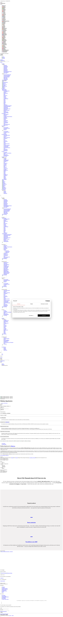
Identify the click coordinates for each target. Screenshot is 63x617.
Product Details (4, 444)
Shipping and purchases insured (4, 426)
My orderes (3, 595)
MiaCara (13, 446)
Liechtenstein (5, 28)
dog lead (34, 457)
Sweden (4, 46)
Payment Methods (6, 340)
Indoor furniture (4, 89)
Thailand (4, 49)
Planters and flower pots (7, 108)
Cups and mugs (6, 146)
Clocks (5, 119)
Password (1, 609)
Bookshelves (5, 95)
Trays (4, 148)
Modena (12, 457)
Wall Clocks (7, 250)
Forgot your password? (3, 611)
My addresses (4, 597)
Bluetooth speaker (6, 155)
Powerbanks (5, 156)
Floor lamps (5, 204)
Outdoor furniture (4, 233)
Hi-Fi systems (6, 154)
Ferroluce (5, 161)
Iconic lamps (5, 207)
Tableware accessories (7, 135)
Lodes (4, 167)
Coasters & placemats (7, 145)
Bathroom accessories (7, 272)
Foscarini (5, 325)
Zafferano (5, 178)
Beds (4, 94)
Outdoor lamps (6, 79)
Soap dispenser (6, 267)
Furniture (5, 192)
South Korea (4, 44)
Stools (4, 101)
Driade (5, 322)
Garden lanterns (6, 240)
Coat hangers (5, 91)
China (4, 11)
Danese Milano (6, 160)
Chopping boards (6, 301)
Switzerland (4, 47)
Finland (4, 17)
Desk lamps (5, 68)
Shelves (5, 96)
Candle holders (6, 120)
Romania (4, 39)
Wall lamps (5, 65)
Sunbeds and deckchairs (7, 106)
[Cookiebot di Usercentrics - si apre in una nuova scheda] (46, 301)
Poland (4, 36)
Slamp (4, 176)
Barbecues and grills (6, 110)
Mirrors (5, 102)
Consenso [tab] (18, 303)
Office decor (5, 245)
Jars (4, 139)
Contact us (3, 587)
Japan (4, 25)
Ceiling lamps (6, 200)
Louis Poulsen (6, 168)
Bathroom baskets (6, 269)
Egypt (4, 15)
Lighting (5, 347)
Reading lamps (6, 70)
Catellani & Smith (6, 320)
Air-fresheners (6, 122)
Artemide (5, 158)
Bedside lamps (6, 69)
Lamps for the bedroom (7, 75)
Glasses (5, 136)
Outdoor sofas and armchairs (8, 105)
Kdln (4, 166)
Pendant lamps (6, 66)
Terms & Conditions (6, 338)
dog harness (31, 457)
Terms (13, 615)
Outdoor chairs (6, 236)
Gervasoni (5, 164)
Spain (4, 45)
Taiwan (4, 48)
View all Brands (4, 179)
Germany (4, 19)
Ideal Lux (5, 165)
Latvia (4, 27)
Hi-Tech (5, 310)
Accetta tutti (44, 315)
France (4, 18)
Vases (4, 123)
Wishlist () (1, 59)
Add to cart (2, 409)
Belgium (4, 7)
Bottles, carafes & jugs (7, 137)
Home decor (5, 193)
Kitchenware (5, 150)
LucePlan (5, 169)
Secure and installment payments (4, 436)
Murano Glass (6, 257)
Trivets (5, 144)
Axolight (5, 159)
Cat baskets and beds (6, 284)
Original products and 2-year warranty (5, 431)
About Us (5, 337)
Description (3, 443)
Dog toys (5, 129)
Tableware (5, 140)
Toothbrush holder (6, 266)
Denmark (4, 14)
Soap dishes (5, 265)
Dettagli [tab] (31, 303)
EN (4, 57)
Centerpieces (5, 138)
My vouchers (4, 598)
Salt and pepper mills (6, 143)
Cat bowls (5, 132)
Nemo (4, 172)
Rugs (4, 103)
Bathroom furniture (6, 273)
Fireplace (5, 115)
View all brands (4, 333)
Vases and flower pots (7, 124)
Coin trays (5, 121)
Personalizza (31, 315)
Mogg (4, 171)
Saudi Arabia (4, 40)
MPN (1, 472)
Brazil (4, 8)
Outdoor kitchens (6, 112)
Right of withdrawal (5, 589)
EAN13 (1, 471)
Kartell (5, 326)
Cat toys (5, 133)
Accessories (5, 152)
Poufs (4, 99)
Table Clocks (7, 252)
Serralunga (5, 175)
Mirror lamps (5, 77)
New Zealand (4, 34)
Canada (4, 10)
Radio (4, 153)
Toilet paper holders (6, 264)
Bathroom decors (6, 114)
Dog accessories (6, 127)
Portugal (4, 37)
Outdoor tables (6, 107)
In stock (1, 470)
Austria (4, 6)
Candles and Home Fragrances (8, 116)
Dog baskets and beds (7, 128)
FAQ (4, 343)
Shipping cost (5, 341)
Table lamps (5, 67)
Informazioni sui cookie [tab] (44, 303)
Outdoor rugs (5, 109)
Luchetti (5, 329)
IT (3, 56)
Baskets (5, 92)
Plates (4, 142)
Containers (5, 117)
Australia (4, 5)
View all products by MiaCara (4, 455)
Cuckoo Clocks (7, 251)
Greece (4, 20)
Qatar (4, 38)
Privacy (5, 339)
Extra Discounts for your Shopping (8, 342)
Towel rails (5, 263)
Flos (4, 162)
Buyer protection (31, 522)
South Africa (4, 43)
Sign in (1, 357)
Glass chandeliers (6, 72)
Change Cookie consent (5, 599)
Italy (3, 24)
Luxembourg (4, 30)
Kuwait (4, 26)
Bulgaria (4, 9)
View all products (4, 214)
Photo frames (5, 248)
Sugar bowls (5, 149)
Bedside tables (6, 93)
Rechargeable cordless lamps (8, 71)
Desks (4, 100)
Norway (4, 35)
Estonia (4, 16)
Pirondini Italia (6, 174)
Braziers (5, 239)
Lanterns (5, 118)
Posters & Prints (6, 254)
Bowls (5, 294)
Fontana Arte (5, 163)
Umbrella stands (6, 98)
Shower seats (5, 268)
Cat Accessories (6, 131)
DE (4, 58)
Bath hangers (5, 270)
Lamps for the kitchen (7, 76)
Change (2, 54)
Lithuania (4, 29)
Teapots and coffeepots (7, 147)
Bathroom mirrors (6, 271)
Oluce (4, 173)
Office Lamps (6, 78)
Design (5, 348)
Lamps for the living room (7, 74)
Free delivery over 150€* (31, 541)
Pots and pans (6, 141)
